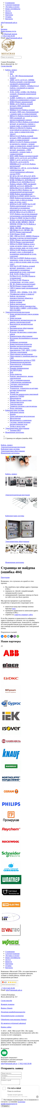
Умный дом (14, 392)
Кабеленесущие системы (14, 410)
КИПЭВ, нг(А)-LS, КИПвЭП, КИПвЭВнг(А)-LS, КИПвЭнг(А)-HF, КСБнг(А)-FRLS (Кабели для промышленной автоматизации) (24, 189)
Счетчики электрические (19, 384)
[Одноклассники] (5, 636)
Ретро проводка (16, 374)
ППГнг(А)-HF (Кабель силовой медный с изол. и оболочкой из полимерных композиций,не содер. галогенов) (23, 253)
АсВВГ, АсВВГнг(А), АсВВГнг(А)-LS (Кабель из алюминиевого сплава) (24, 99)
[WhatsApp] (17, 636)
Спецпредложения (12, 5)
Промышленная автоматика (20, 362)
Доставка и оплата (12, 7)
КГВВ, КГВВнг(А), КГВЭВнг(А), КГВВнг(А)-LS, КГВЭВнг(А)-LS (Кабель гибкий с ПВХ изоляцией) (23, 182)
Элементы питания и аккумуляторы (23, 406)
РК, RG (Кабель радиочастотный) (22, 284)
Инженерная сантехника (14, 432)
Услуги (8, 11)
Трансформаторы (16, 386)
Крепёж (13, 414)
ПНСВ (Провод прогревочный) (22, 242)
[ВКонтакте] (2, 636)
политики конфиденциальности (13, 1103)
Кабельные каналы (17, 412)
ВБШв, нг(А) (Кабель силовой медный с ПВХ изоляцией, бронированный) (21, 106)
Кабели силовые (16, 302)
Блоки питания (15, 318)
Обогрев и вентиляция (18, 352)
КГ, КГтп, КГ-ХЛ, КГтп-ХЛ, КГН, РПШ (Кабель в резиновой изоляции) (24, 177)
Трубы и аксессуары (17, 426)
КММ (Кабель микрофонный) (21, 194)
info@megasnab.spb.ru (9, 1063)
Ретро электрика (16, 408)
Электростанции (16, 404)
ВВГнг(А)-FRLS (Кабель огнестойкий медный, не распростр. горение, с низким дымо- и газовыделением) (24, 124)
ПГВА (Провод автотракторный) (22, 240)
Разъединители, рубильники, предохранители (21, 365)
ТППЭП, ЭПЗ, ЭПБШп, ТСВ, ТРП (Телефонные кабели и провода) (23, 293)
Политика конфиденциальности (13, 1012)
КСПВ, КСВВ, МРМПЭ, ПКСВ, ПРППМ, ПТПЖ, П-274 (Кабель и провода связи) (23, 224)
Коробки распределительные (21, 346)
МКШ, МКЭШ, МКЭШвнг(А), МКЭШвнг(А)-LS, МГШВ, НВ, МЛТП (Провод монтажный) (22, 230)
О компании (10, 3)
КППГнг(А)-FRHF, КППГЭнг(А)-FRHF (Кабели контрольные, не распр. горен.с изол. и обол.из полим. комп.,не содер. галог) (24, 199)
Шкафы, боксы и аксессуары (21, 400)
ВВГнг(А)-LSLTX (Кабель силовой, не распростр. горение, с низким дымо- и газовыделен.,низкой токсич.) (24, 144)
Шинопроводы (15, 398)
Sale (11, 74)
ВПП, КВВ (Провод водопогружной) (24, 156)
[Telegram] (8, 636)
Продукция (5, 577)
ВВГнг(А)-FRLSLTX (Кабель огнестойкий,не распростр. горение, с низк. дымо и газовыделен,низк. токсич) (24, 131)
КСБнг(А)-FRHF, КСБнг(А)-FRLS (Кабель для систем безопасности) (23, 219)
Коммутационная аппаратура (21, 344)
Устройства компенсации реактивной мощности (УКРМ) (24, 395)
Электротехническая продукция (17, 312)
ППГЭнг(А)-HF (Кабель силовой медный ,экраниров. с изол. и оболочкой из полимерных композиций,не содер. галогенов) (22, 269)
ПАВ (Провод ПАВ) (17, 234)
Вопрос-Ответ (6, 1008)
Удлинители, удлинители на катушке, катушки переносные (24, 389)
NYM (12, 72)
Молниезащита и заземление (21, 420)
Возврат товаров (7, 1004)
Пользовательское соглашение (12, 1016)
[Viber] (14, 636)
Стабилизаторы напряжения (20, 382)
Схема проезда (6, 66)
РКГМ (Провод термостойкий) (21, 286)
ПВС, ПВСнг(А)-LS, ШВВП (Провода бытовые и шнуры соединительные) (24, 237)
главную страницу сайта (23, 615)
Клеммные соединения (18, 342)
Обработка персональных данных (14, 1019)
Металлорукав (15, 418)
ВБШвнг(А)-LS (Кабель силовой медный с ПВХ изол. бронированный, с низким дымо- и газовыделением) (24, 112)
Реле (11, 372)
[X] (11, 636)
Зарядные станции (17, 330)
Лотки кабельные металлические (22, 416)
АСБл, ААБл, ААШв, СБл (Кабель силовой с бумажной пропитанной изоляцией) (23, 94)
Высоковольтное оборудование (21, 328)
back (14, 609)
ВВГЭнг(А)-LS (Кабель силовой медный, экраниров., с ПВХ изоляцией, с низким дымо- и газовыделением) (22, 151)
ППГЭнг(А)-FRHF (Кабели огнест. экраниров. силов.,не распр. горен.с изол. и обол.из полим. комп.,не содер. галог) (24, 261)
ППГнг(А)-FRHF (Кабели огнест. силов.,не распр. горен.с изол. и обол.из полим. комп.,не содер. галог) (24, 246)
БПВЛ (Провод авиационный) (21, 102)
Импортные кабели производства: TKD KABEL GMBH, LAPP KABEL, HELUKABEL (24, 308)
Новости (8, 13)
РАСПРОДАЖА (16, 370)
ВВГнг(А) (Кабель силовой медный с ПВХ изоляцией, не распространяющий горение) (24, 118)
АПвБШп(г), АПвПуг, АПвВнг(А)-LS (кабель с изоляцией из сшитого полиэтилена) (24, 88)
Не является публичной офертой (13, 1023)
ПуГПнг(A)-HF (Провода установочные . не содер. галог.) (22, 281)
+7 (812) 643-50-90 (24, 1063)
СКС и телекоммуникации (20, 380)
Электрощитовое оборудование (17, 428)
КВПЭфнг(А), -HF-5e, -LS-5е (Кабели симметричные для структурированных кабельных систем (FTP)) (24, 171)
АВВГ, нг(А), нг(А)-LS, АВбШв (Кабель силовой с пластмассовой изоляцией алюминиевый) (22, 82)
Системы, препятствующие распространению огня (20, 423)
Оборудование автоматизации (21, 354)
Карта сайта (6, 1027)
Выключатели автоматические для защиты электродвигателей (23, 321)
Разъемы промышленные (19, 368)
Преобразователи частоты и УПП (22, 360)
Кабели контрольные (18, 304)
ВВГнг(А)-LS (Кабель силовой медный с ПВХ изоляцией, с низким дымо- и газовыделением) (24, 138)
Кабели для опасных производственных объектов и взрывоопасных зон (21, 298)
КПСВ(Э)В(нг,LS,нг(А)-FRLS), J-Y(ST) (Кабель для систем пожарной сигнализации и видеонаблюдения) (23, 214)
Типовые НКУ (15, 430)
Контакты (9, 19)
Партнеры (9, 15)
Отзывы (8, 17)
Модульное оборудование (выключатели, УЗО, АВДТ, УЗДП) (23, 349)
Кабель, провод (11, 70)
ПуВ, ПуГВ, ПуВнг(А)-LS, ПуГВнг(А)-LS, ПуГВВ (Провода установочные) (22, 276)
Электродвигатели (17, 402)
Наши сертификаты (12, 9)
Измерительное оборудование (21, 336)
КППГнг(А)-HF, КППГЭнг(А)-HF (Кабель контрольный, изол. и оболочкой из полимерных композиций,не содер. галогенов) (23, 207)
